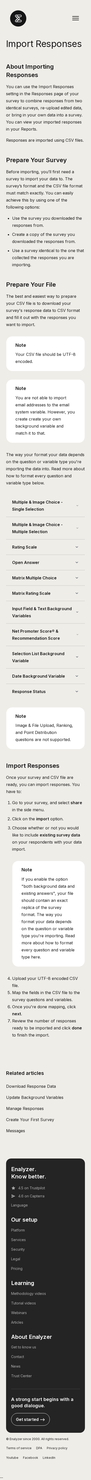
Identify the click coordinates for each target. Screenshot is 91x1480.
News (15, 1366)
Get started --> (30, 1419)
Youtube (12, 1458)
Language (19, 1205)
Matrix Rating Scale (31, 593)
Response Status (29, 691)
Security (18, 1249)
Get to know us (23, 1347)
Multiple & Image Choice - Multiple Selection (37, 528)
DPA (39, 1448)
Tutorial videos (23, 1303)
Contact (17, 1356)
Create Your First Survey (30, 1119)
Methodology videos (28, 1293)
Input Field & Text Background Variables (42, 612)
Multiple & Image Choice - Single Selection (37, 506)
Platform (18, 1230)
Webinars (19, 1313)
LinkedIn (49, 1458)
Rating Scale (24, 547)
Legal (15, 1259)
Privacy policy (57, 1448)
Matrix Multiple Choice (34, 577)
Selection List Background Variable (38, 657)
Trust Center (21, 1376)
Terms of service (19, 1448)
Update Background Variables (34, 1097)
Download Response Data (31, 1086)
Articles (17, 1322)
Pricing (16, 1268)
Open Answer (25, 562)
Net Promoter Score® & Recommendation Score (36, 635)
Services (18, 1240)
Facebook (30, 1458)
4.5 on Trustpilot (31, 1188)
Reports (28, 129)
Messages (15, 1130)
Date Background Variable (38, 676)
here (35, 956)
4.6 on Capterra (31, 1196)
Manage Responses (25, 1108)
